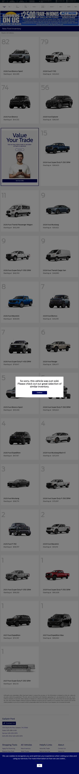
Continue (39, 392)
